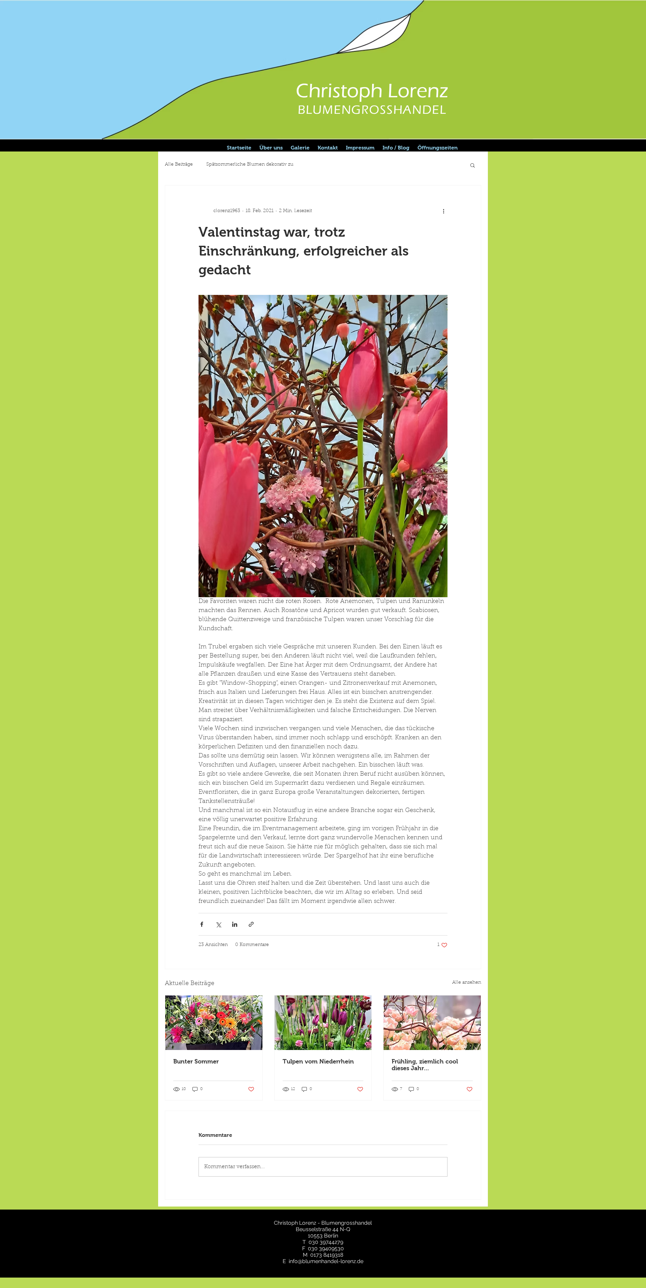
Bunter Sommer (196, 1061)
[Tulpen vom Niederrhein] (323, 1022)
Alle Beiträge (179, 164)
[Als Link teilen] (251, 924)
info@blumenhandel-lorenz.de (326, 1261)
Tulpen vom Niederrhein (318, 1061)
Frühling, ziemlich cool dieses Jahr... (425, 1065)
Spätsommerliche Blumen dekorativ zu (249, 164)
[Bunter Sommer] (213, 1022)
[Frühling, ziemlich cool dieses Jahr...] (432, 1022)
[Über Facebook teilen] (202, 924)
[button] (472, 165)
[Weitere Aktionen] (443, 211)
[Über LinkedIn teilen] (234, 924)
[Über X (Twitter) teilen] (218, 924)
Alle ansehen (466, 982)
